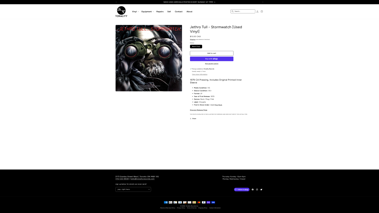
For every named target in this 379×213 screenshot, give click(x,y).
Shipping (192, 39)
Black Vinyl (196, 46)
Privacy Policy (181, 208)
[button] (135, 11)
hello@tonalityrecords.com (142, 179)
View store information (199, 74)
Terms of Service (192, 208)
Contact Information (215, 208)
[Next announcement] (263, 2)
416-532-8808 (122, 179)
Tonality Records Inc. (192, 206)
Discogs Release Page (198, 110)
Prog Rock (218, 105)
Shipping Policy (202, 208)
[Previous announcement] (116, 2)
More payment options (211, 63)
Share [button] (194, 118)
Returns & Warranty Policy (167, 208)
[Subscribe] (149, 189)
